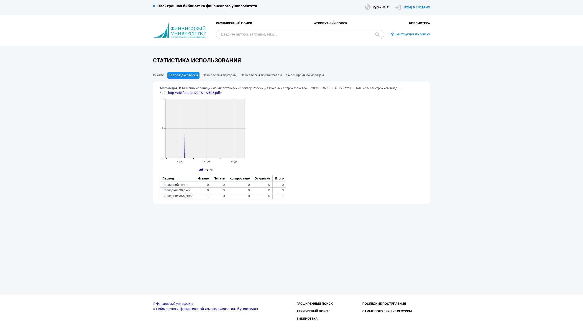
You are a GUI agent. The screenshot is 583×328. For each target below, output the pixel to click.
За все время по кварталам (261, 75)
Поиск (376, 34)
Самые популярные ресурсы (387, 311)
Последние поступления (384, 303)
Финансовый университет (175, 303)
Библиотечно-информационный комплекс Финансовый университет (207, 309)
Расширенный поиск (234, 23)
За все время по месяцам (305, 75)
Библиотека (419, 23)
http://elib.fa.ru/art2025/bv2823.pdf (194, 93)
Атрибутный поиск (330, 23)
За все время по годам (219, 75)
